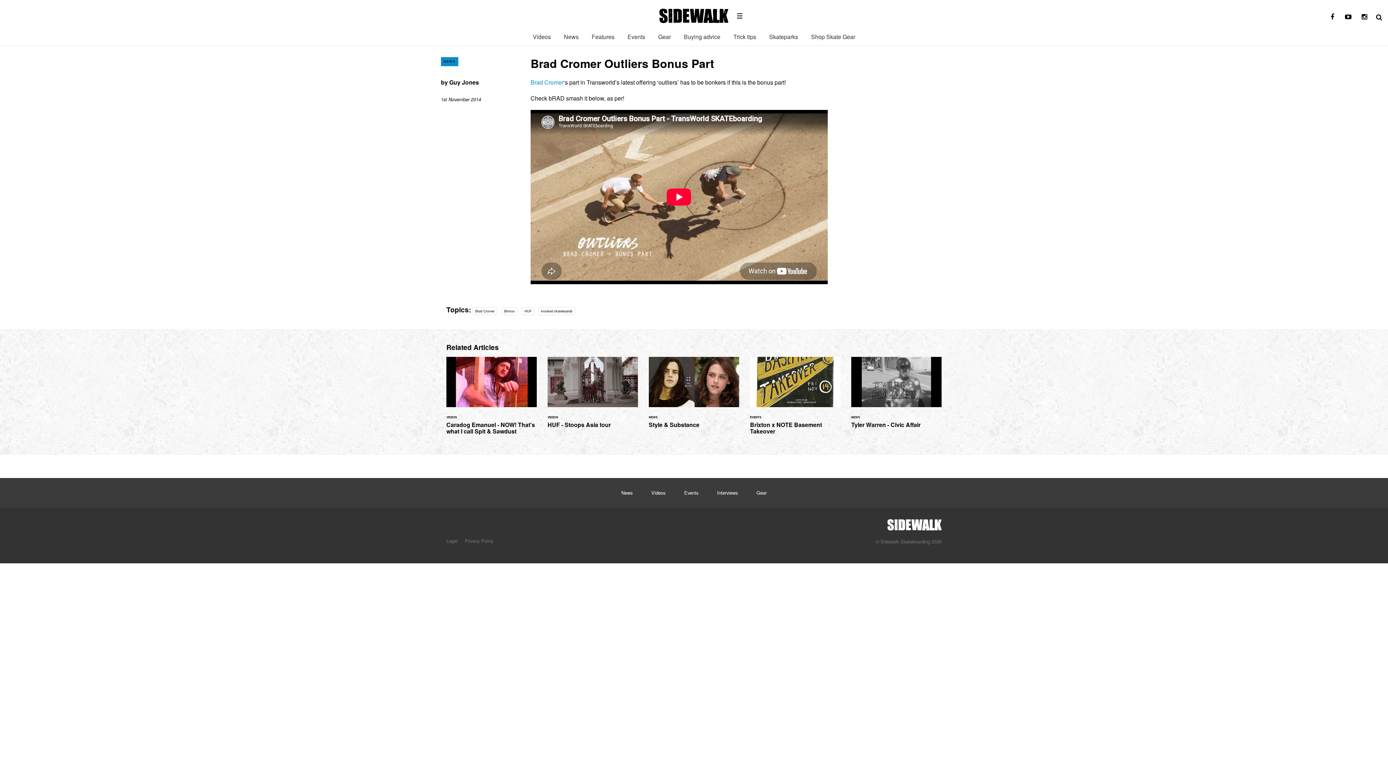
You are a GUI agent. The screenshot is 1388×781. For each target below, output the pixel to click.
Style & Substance (694, 397)
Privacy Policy (479, 540)
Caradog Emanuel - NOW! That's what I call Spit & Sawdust (491, 400)
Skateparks (783, 37)
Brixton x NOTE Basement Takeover (795, 400)
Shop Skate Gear (833, 37)
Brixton (509, 310)
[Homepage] (914, 523)
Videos (542, 37)
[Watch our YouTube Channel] (1348, 17)
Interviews (727, 492)
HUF (528, 310)
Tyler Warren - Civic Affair (896, 397)
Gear (664, 37)
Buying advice (702, 37)
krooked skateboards (557, 310)
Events (636, 37)
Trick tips (744, 37)
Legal (452, 540)
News (571, 37)
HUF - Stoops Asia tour (593, 397)
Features (603, 37)
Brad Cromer (547, 82)
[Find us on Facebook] (1332, 17)
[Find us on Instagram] (1364, 17)
